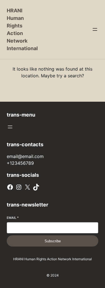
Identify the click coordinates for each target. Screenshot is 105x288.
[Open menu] (95, 29)
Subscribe (53, 241)
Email (13, 218)
